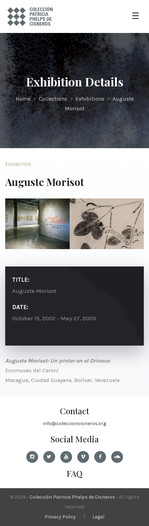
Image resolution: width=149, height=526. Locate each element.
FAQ (74, 473)
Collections (53, 98)
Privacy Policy (60, 517)
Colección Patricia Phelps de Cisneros (72, 497)
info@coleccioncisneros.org (74, 423)
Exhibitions (90, 98)
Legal (98, 517)
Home (23, 98)
